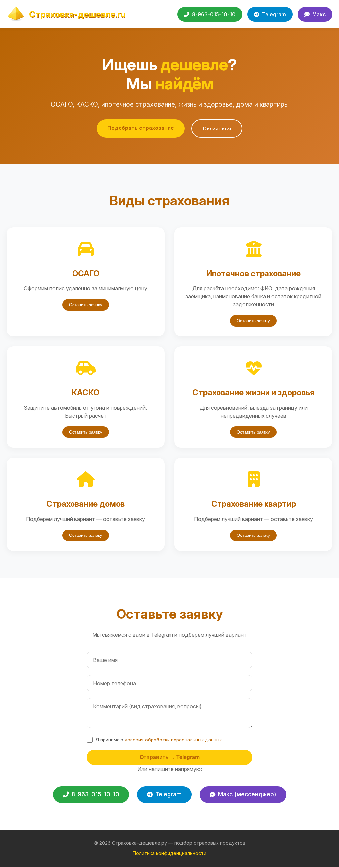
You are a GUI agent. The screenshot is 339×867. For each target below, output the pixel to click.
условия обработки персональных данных (173, 739)
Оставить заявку (85, 304)
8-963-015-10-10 (214, 14)
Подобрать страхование (140, 128)
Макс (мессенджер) (247, 794)
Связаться (217, 128)
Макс (319, 14)
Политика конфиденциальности (169, 853)
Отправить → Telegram (170, 757)
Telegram (274, 14)
